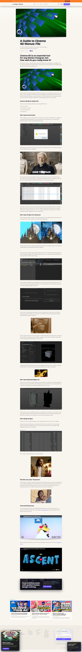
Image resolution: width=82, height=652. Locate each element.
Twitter (47, 632)
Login (61, 4)
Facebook (47, 631)
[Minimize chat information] (80, 643)
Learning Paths (30, 632)
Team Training (45, 4)
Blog (41, 4)
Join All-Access (66, 4)
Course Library (30, 631)
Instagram (47, 634)
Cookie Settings (64, 647)
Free (38, 4)
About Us (37, 634)
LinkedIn (47, 635)
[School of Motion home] (17, 4)
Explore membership (47, 586)
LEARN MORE (6, 648)
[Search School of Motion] (59, 4)
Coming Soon (38, 632)
